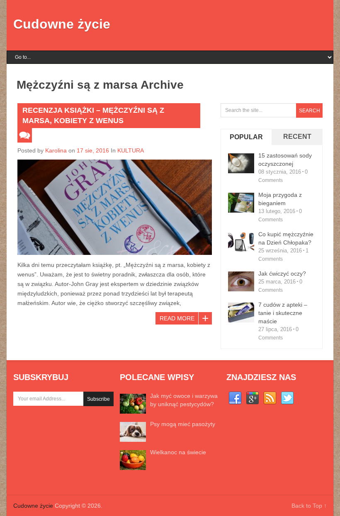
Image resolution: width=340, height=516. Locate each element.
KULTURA (130, 150)
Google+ (252, 398)
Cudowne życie (61, 24)
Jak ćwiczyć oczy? (282, 273)
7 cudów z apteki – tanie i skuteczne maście (282, 313)
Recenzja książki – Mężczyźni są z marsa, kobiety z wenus (93, 115)
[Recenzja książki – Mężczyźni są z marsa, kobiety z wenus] (114, 207)
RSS (270, 398)
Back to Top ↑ (309, 505)
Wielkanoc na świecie (178, 452)
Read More (177, 318)
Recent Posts (297, 143)
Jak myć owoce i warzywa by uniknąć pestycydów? (184, 399)
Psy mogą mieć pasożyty (182, 424)
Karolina (56, 150)
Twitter (287, 398)
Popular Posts (246, 144)
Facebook (235, 398)
